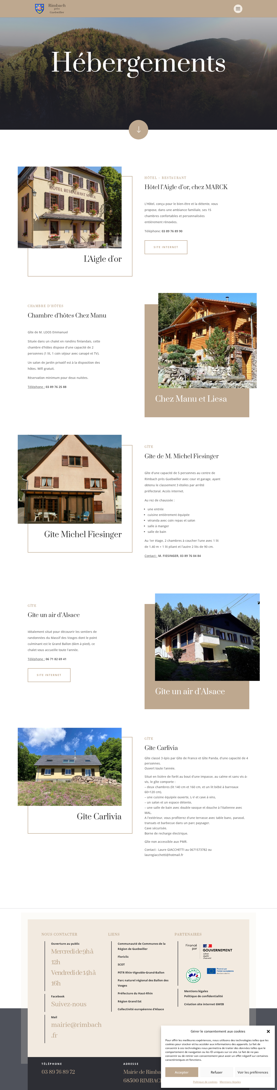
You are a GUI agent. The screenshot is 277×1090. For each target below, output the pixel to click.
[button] (268, 1031)
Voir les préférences (253, 1072)
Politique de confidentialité (203, 996)
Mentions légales (230, 1082)
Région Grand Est (130, 1001)
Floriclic (123, 957)
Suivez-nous (68, 1004)
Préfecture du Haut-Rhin (135, 993)
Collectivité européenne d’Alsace (141, 1009)
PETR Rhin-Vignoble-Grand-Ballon (141, 972)
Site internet (166, 247)
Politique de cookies (205, 1082)
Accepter (181, 1072)
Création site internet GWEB (204, 1004)
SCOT (121, 964)
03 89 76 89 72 (58, 1072)
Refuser (216, 1072)
